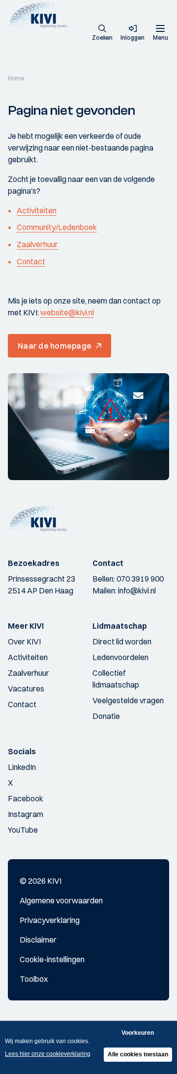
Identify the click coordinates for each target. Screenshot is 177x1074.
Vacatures (26, 688)
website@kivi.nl (67, 312)
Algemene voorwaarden (61, 900)
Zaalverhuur (37, 244)
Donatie (106, 716)
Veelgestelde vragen (128, 700)
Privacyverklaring (50, 920)
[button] (102, 33)
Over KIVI (24, 641)
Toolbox (34, 979)
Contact (31, 261)
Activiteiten (37, 210)
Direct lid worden (121, 641)
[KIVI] (41, 15)
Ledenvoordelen (120, 657)
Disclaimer (38, 940)
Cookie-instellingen (52, 959)
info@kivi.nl (137, 590)
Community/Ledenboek (57, 227)
